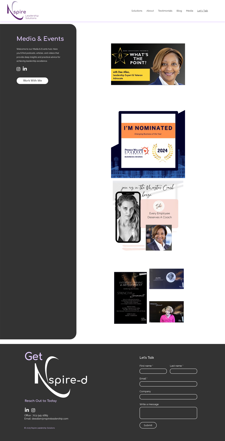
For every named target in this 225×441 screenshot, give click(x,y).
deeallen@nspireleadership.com (50, 418)
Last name (176, 365)
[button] (32, 80)
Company (145, 391)
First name (146, 365)
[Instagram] (18, 68)
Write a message (149, 404)
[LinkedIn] (24, 68)
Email (143, 378)
